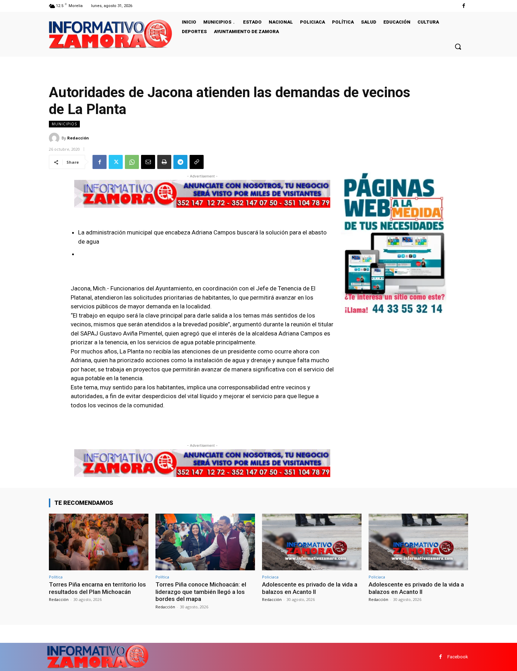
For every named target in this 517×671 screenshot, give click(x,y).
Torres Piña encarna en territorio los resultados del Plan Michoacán (97, 588)
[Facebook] (463, 5)
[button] (458, 46)
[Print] (164, 162)
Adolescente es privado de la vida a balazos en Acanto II (309, 588)
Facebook (457, 656)
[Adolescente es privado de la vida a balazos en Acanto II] (312, 542)
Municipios (64, 123)
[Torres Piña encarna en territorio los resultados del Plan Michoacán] (98, 542)
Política (56, 577)
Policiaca (270, 577)
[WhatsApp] (132, 162)
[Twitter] (116, 162)
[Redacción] (55, 138)
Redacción (78, 137)
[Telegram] (180, 162)
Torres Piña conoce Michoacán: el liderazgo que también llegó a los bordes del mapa (200, 591)
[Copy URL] (197, 162)
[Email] (148, 162)
